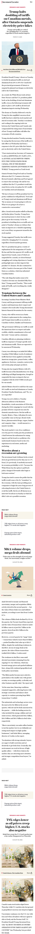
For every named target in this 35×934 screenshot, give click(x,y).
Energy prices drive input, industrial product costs (13, 533)
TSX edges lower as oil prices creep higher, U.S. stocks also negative (16, 524)
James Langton (7, 595)
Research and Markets (17, 7)
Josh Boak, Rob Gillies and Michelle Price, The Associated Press (14, 70)
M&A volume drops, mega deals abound (11, 515)
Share (28, 70)
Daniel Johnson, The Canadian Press (13, 873)
